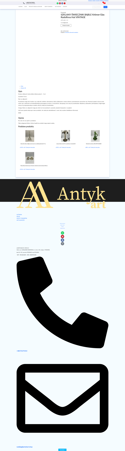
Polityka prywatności (104, 0)
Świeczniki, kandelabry (74, 32)
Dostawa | (90, 0)
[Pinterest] (60, 3)
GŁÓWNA (19, 214)
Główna (20, 6)
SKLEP (18, 216)
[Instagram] (64, 3)
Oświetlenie (67, 32)
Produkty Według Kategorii (35, 6)
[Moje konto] (100, 3)
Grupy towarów (48, 6)
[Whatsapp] (57, 3)
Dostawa (62, 226)
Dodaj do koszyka (66, 25)
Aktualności (58, 6)
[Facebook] (62, 3)
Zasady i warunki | (96, 0)
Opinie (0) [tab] (23, 88)
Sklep (25, 6)
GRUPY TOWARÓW (22, 218)
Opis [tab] (22, 86)
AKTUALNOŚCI (21, 220)
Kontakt (65, 6)
